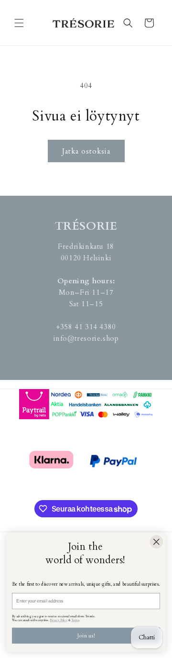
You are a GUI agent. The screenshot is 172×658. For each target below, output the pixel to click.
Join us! (86, 635)
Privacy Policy (58, 620)
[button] (19, 22)
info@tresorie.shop (86, 338)
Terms (75, 620)
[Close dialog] (156, 541)
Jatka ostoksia (86, 151)
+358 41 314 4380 (86, 327)
